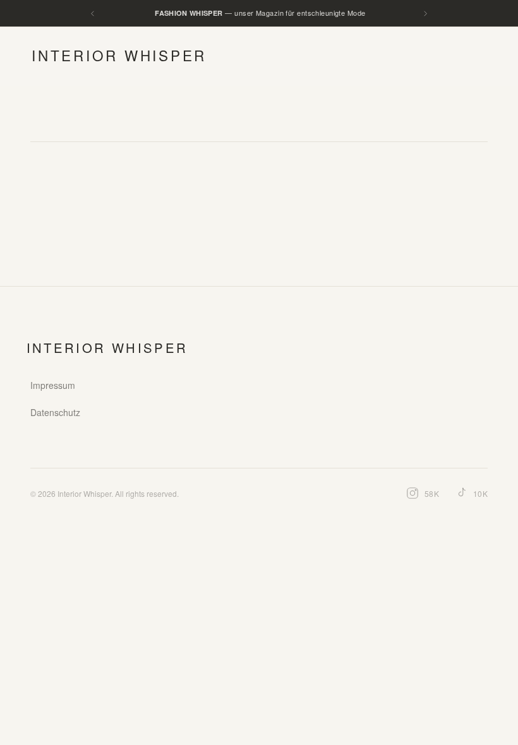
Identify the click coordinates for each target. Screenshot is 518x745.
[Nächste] (425, 13)
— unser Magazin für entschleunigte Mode (260, 13)
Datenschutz (55, 412)
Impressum (52, 385)
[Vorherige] (92, 13)
